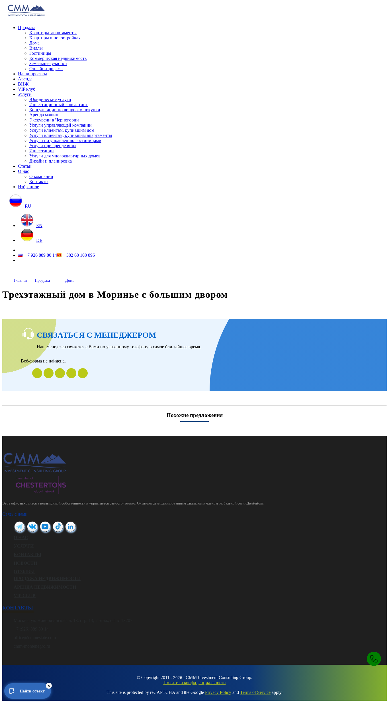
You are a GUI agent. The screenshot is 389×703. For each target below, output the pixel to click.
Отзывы (24, 571)
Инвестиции (41, 150)
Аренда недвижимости (45, 587)
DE (39, 240)
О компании (41, 176)
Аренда (25, 78)
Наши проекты (32, 73)
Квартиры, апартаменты (53, 32)
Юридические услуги (50, 99)
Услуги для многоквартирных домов (65, 155)
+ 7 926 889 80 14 (39, 255)
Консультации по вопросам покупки (64, 109)
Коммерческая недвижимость (58, 58)
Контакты (38, 181)
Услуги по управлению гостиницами (65, 140)
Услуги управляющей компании (60, 125)
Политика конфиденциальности (194, 682)
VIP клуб (26, 89)
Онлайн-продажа (46, 68)
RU (28, 206)
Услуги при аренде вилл (52, 145)
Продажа (26, 27)
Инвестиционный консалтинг (58, 104)
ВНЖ (23, 84)
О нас (23, 171)
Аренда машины (45, 114)
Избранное (28, 186)
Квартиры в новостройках (55, 37)
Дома (34, 42)
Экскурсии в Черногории (54, 119)
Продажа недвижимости (47, 578)
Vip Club (25, 595)
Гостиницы (40, 53)
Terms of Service (255, 692)
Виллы (36, 48)
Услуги (25, 94)
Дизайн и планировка (50, 161)
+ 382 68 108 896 (78, 255)
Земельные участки (48, 63)
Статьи (25, 166)
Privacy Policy (218, 692)
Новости (25, 563)
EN (39, 225)
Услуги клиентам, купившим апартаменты (70, 135)
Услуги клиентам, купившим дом (61, 130)
